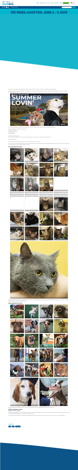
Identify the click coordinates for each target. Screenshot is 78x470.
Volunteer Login (14, 7)
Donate (66, 3)
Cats (9, 426)
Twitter (58, 415)
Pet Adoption (18, 426)
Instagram (63, 415)
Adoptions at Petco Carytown (14, 410)
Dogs (13, 426)
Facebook (46, 415)
